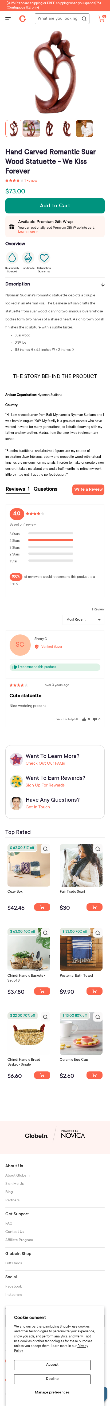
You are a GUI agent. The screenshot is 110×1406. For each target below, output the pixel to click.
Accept (52, 1365)
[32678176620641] (95, 907)
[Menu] (8, 18)
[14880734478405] (42, 991)
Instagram (13, 1295)
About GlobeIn (17, 1176)
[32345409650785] (95, 991)
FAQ (9, 1224)
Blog (9, 1192)
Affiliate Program (19, 1240)
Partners (12, 1200)
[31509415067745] (95, 1075)
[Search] (83, 19)
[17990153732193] (42, 907)
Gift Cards (13, 1263)
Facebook (13, 1287)
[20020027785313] (42, 1075)
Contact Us (14, 1232)
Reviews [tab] (18, 489)
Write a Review (88, 489)
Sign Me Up (14, 1184)
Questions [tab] (45, 490)
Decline (52, 1379)
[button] (21, 181)
